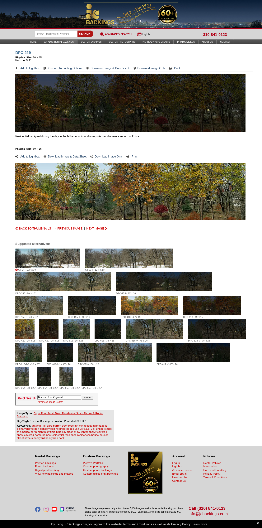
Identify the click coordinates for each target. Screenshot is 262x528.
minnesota (85, 425)
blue (58, 431)
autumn (36, 425)
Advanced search (182, 470)
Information (210, 466)
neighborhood (46, 428)
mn (76, 425)
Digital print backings (47, 470)
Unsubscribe (179, 477)
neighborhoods (65, 428)
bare (49, 425)
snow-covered (25, 434)
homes (46, 434)
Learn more (199, 524)
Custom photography (96, 466)
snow (77, 431)
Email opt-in (179, 473)
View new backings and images (54, 473)
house (95, 434)
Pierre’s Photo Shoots (156, 42)
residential (57, 434)
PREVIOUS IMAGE (69, 228)
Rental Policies (212, 462)
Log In (176, 462)
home (38, 434)
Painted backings (45, 462)
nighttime (49, 431)
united (100, 428)
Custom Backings (91, 42)
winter (84, 431)
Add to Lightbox (30, 68)
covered (102, 431)
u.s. (93, 428)
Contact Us (179, 480)
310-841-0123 (215, 34)
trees (71, 425)
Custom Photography (122, 42)
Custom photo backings (97, 470)
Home (33, 42)
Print (176, 68)
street (20, 437)
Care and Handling (214, 470)
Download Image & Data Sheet (110, 68)
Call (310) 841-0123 (207, 508)
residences (84, 434)
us (81, 428)
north (33, 431)
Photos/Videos (186, 42)
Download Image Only (151, 68)
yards (33, 428)
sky (64, 431)
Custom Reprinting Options (65, 68)
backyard (39, 437)
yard (27, 428)
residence (71, 434)
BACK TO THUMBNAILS (34, 228)
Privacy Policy (211, 473)
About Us (207, 42)
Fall (44, 425)
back (61, 437)
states (108, 428)
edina (20, 428)
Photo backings (44, 466)
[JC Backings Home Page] (145, 493)
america (25, 431)
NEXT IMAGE (95, 228)
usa (77, 428)
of (18, 431)
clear (70, 431)
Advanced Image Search (50, 402)
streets (29, 437)
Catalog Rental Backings (59, 42)
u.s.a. (86, 428)
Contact (225, 42)
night (41, 431)
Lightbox (147, 34)
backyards (51, 437)
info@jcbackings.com (208, 514)
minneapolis (99, 425)
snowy (92, 431)
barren (57, 425)
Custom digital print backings (100, 473)
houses (104, 434)
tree (64, 425)
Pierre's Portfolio (93, 462)
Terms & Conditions (215, 477)
